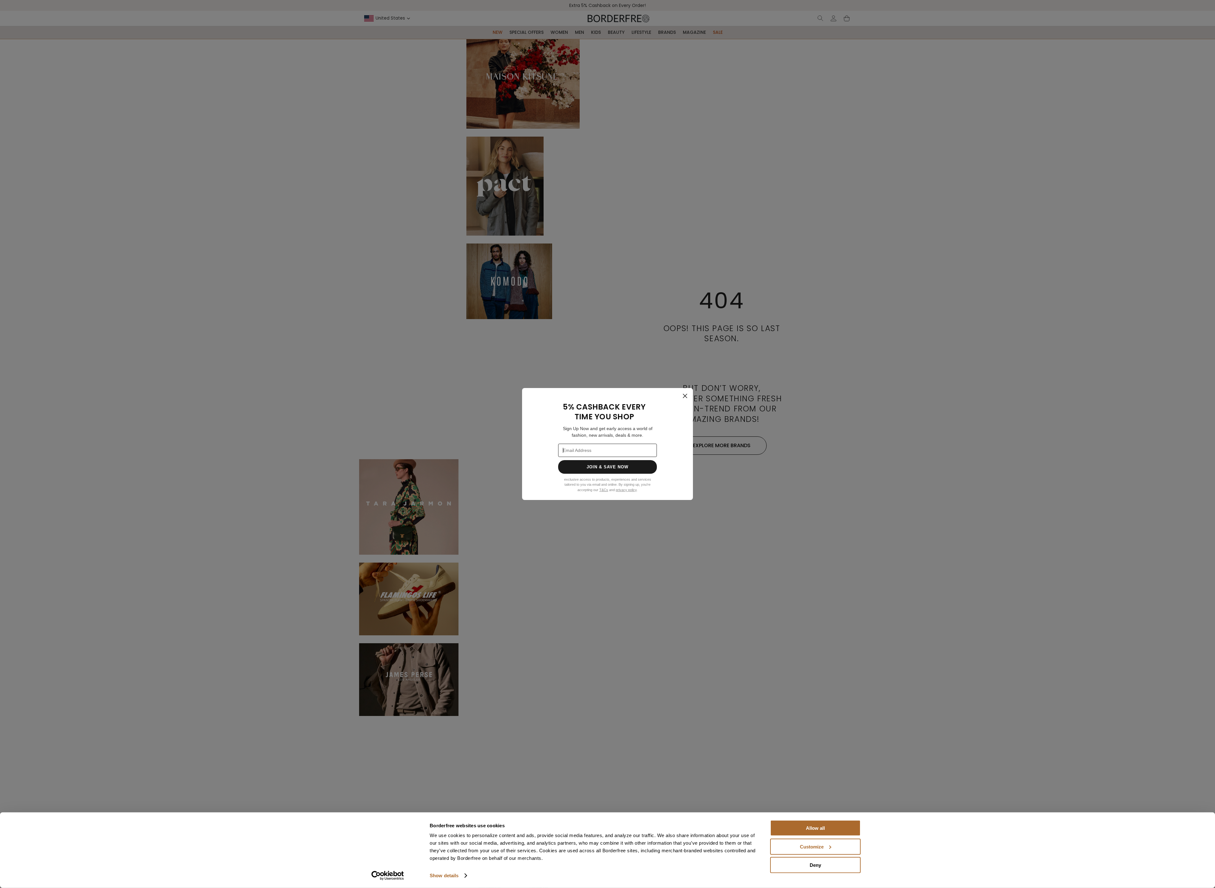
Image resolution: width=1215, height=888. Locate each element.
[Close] (685, 395)
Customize (812, 846)
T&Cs (603, 490)
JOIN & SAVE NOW (608, 467)
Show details (444, 875)
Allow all (815, 828)
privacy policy (626, 490)
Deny (815, 865)
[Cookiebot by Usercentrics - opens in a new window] (387, 875)
